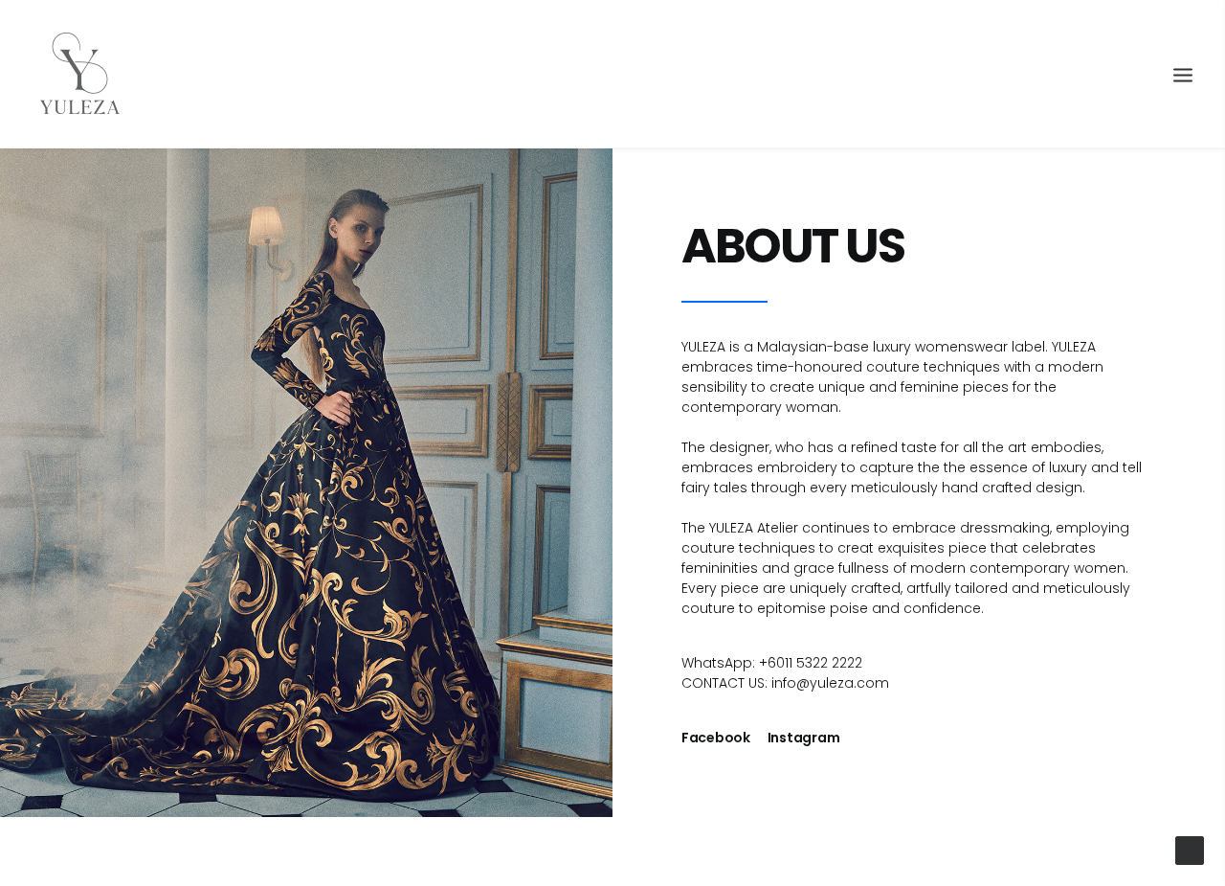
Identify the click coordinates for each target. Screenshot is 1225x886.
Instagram (803, 737)
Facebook (715, 737)
